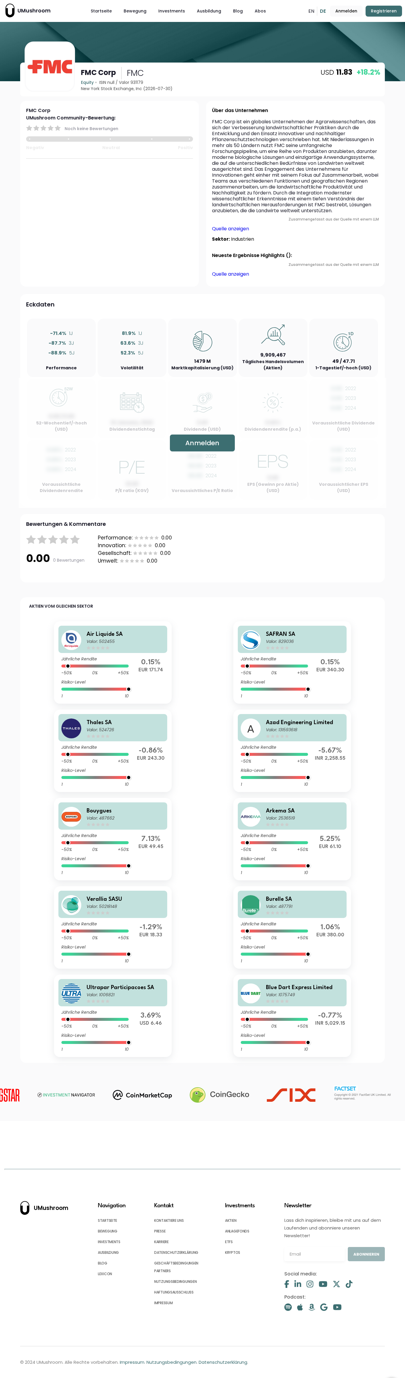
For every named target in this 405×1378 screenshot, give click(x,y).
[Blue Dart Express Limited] (292, 1016)
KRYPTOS (232, 1252)
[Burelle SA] (292, 927)
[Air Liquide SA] (112, 662)
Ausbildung (209, 11)
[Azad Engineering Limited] (292, 751)
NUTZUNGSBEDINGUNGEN (175, 1281)
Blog (238, 11)
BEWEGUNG (107, 1231)
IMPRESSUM (163, 1302)
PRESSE (159, 1231)
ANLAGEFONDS (237, 1231)
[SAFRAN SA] (292, 662)
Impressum (132, 1362)
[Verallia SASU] (112, 927)
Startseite (101, 11)
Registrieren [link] (384, 11)
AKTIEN (230, 1220)
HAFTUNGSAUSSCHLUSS (174, 1292)
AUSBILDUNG (108, 1252)
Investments (171, 11)
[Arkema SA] (292, 839)
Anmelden (346, 11)
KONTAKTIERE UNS (169, 1220)
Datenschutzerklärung (223, 1362)
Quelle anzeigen (230, 228)
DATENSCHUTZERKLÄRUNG (176, 1252)
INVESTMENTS (109, 1241)
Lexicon (105, 1273)
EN (311, 11)
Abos (260, 11)
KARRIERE (161, 1241)
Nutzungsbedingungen (171, 1362)
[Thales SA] (112, 751)
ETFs (229, 1241)
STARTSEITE (107, 1220)
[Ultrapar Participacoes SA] (112, 1016)
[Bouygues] (112, 839)
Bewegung (135, 11)
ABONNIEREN (366, 1254)
